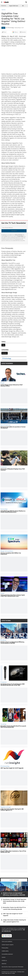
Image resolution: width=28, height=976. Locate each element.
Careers (3, 957)
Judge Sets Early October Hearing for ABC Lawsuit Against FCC (14, 920)
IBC (23, 5)
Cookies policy (5, 951)
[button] (2, 2)
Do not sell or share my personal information (12, 966)
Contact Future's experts (7, 944)
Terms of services (18, 234)
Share (5, 32)
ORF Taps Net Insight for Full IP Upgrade (12, 914)
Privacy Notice (20, 236)
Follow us (16, 32)
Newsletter (24, 32)
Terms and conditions (7, 941)
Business (3, 9)
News (3, 27)
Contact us (4, 960)
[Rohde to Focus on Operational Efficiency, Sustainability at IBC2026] (14, 889)
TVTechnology (10, 27)
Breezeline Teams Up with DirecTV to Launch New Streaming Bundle (14, 908)
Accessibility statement (7, 954)
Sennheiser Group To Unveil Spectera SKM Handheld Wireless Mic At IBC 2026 (14, 901)
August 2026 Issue (13, 5)
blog (3, 345)
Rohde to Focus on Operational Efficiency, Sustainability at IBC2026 (14, 894)
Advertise (4, 963)
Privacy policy (5, 947)
